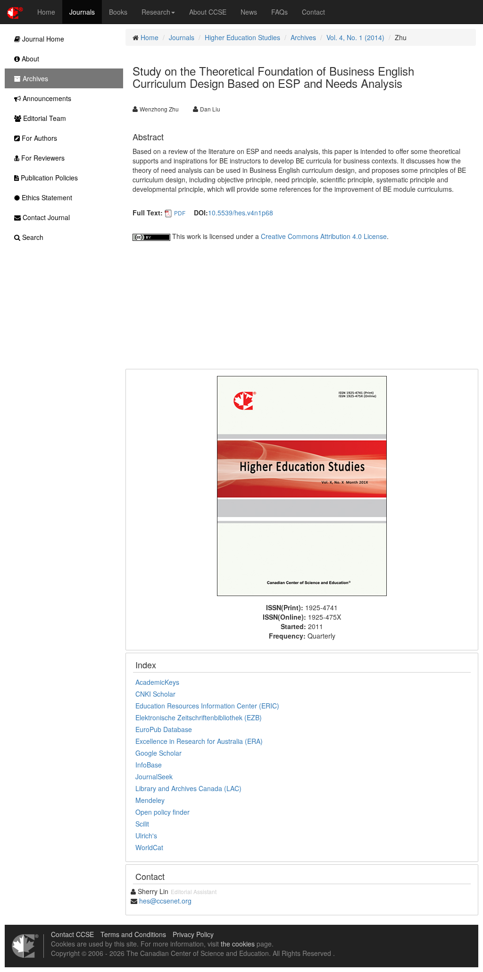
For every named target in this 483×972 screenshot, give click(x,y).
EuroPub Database (163, 729)
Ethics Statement (46, 197)
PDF (179, 213)
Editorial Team (43, 118)
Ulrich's (146, 835)
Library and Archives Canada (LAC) (188, 788)
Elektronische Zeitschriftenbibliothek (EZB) (198, 717)
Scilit (142, 823)
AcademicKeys (157, 682)
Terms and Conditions (133, 934)
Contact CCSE (72, 934)
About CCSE (207, 12)
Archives (303, 37)
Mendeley (150, 800)
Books (118, 12)
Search (31, 237)
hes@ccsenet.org (165, 900)
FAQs (279, 12)
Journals (82, 12)
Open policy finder (162, 812)
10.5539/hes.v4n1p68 (240, 212)
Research (156, 12)
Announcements (46, 98)
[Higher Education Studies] (302, 485)
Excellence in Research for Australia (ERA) (199, 741)
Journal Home (42, 38)
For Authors (38, 138)
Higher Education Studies (242, 37)
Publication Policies (48, 177)
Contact (313, 12)
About (29, 58)
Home (46, 12)
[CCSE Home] (15, 12)
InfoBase (148, 764)
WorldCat (149, 847)
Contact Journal (45, 217)
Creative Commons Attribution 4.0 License (324, 236)
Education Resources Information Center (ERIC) (207, 705)
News (249, 12)
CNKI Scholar (155, 694)
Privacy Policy (193, 934)
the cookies (238, 943)
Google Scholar (158, 753)
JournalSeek (154, 776)
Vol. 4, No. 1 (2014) (355, 37)
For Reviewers (42, 157)
